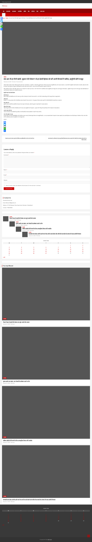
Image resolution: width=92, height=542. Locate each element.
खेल (28, 11)
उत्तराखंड (10, 216)
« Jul (4, 257)
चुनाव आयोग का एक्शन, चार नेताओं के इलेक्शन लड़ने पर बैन (29, 223)
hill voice (14, 81)
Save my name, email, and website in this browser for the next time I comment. (23, 185)
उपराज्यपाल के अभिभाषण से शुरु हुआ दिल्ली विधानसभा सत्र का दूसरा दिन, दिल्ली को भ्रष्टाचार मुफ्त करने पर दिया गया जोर (67, 139)
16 (82, 249)
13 (46, 249)
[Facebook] (46, 122)
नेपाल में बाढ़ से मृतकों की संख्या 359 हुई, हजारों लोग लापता (22, 218)
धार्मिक (25, 11)
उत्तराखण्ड (14, 11)
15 (70, 249)
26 (33, 253)
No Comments (20, 81)
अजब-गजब (42, 11)
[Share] (46, 131)
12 (33, 249)
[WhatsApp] (46, 129)
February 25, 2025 (7, 81)
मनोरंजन (33, 11)
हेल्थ (37, 11)
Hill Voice (19, 220)
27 (46, 253)
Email (5, 175)
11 (21, 249)
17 (9, 251)
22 (70, 251)
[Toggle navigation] (3, 14)
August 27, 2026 (12, 220)
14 (58, 249)
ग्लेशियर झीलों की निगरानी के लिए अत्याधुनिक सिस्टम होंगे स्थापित (36, 228)
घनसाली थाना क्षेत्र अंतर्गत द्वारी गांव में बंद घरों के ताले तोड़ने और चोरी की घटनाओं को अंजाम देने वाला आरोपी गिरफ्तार (55, 234)
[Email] (46, 126)
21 (58, 251)
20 (46, 251)
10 (9, 249)
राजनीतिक (20, 11)
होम (3, 11)
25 (21, 253)
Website (5, 180)
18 (21, 251)
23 (82, 251)
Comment (6, 155)
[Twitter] (46, 124)
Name (5, 169)
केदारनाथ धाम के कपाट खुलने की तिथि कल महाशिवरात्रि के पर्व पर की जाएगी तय (19, 138)
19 (33, 251)
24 (9, 253)
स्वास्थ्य (5, 76)
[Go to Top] (88, 536)
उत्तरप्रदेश (8, 11)
